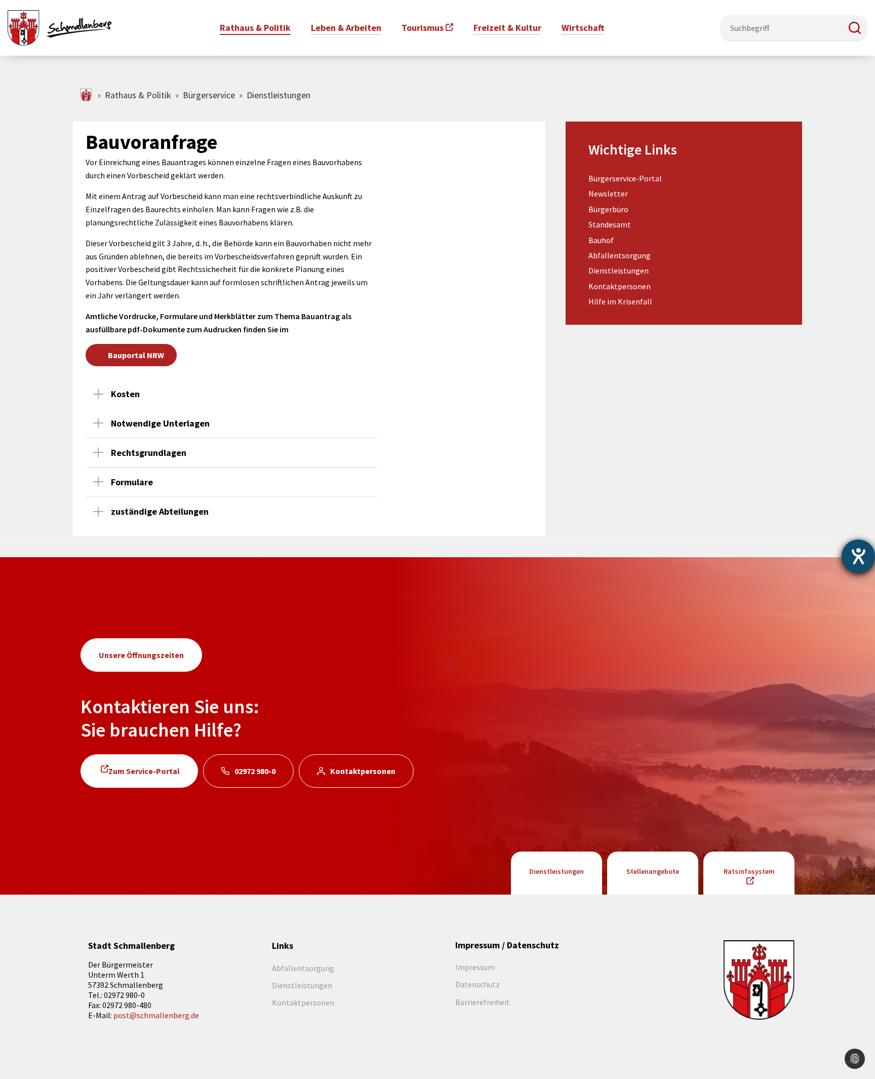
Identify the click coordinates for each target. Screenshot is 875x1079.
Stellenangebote (652, 871)
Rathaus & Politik (138, 95)
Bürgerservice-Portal (625, 178)
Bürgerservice (209, 95)
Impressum (475, 967)
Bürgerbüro (608, 209)
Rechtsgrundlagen (148, 452)
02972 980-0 (254, 771)
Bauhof (601, 240)
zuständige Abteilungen (160, 511)
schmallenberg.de (87, 95)
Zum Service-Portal (144, 771)
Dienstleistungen (618, 270)
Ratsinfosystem (749, 871)
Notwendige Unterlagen (160, 423)
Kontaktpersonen (619, 286)
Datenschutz (477, 984)
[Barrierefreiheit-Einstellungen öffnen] (858, 556)
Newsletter (608, 193)
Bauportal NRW (136, 355)
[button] (855, 28)
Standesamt (609, 224)
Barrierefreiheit (482, 1002)
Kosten (125, 394)
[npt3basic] (60, 27)
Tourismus (423, 27)
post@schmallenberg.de (156, 1015)
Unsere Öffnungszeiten (141, 655)
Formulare (132, 482)
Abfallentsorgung (619, 255)
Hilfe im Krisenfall (620, 301)
